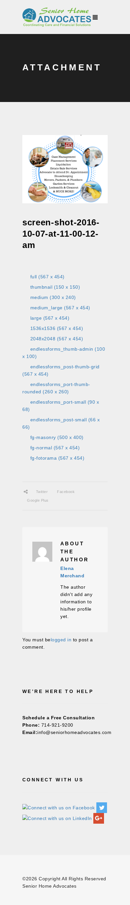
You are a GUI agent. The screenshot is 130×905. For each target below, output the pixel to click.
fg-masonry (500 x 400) (57, 437)
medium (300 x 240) (53, 297)
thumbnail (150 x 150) (55, 287)
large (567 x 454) (50, 318)
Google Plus (38, 500)
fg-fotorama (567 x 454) (57, 458)
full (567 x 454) (47, 276)
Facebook (66, 492)
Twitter (42, 492)
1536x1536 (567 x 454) (56, 328)
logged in (61, 639)
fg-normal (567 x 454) (55, 447)
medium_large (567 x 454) (60, 307)
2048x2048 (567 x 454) (56, 338)
